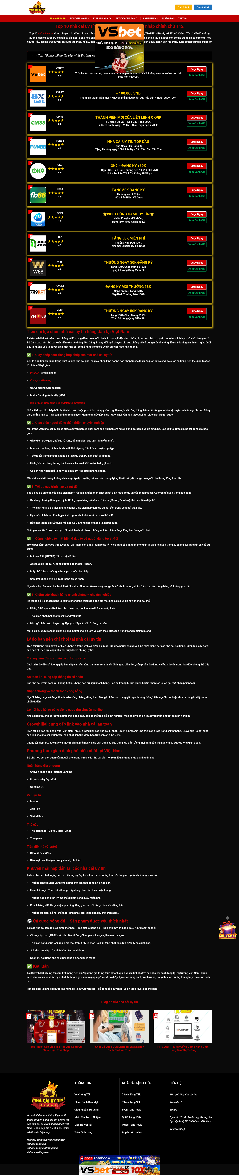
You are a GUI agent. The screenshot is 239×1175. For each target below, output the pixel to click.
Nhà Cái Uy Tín (58, 18)
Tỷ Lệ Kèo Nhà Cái (102, 18)
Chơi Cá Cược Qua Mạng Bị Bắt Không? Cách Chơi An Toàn (119, 1048)
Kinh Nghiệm (149, 18)
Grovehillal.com (36, 1115)
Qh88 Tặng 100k (131, 1117)
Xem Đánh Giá (196, 75)
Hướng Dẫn (168, 18)
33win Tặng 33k (131, 1102)
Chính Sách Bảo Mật (86, 1102)
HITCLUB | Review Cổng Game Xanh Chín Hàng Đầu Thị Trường (183, 1048)
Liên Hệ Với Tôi (83, 1124)
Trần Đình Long (83, 1132)
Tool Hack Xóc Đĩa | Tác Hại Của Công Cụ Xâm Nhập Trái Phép (56, 1048)
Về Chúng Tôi (82, 1094)
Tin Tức (182, 18)
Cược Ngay (197, 69)
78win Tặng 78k (131, 1094)
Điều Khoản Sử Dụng (86, 1109)
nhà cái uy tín (45, 33)
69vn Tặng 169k (131, 1109)
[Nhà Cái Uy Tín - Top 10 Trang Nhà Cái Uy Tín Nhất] (41, 7)
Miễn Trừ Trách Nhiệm (87, 1117)
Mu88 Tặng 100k (132, 1124)
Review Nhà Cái (78, 18)
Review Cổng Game (126, 18)
